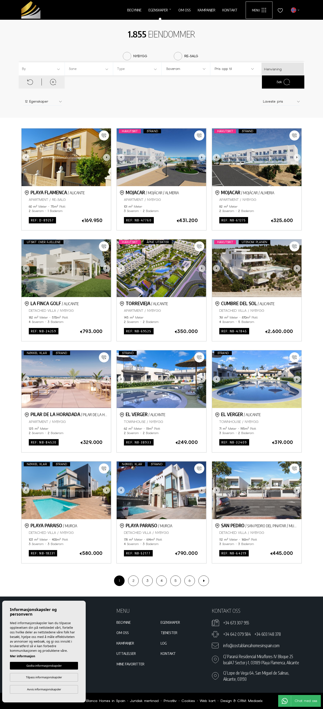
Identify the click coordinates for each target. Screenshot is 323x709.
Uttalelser (126, 653)
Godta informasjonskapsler (44, 666)
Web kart (208, 700)
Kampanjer (206, 9)
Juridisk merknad (144, 700)
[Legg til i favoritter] (104, 135)
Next (106, 157)
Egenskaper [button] (158, 9)
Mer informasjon (22, 656)
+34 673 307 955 (236, 622)
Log (164, 643)
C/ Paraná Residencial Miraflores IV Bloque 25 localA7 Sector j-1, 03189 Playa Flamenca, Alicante (261, 659)
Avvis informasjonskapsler (44, 689)
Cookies (188, 700)
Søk (279, 82)
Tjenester (169, 632)
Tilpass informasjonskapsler (44, 677)
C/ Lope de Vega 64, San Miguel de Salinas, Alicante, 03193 (256, 676)
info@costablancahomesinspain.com (251, 645)
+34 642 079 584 (237, 634)
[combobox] (41, 68)
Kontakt (230, 9)
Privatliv (170, 700)
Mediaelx (255, 700)
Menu (256, 10)
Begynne (134, 9)
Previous (26, 157)
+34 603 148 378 (267, 634)
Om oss (184, 9)
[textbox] (42, 69)
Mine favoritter (130, 663)
